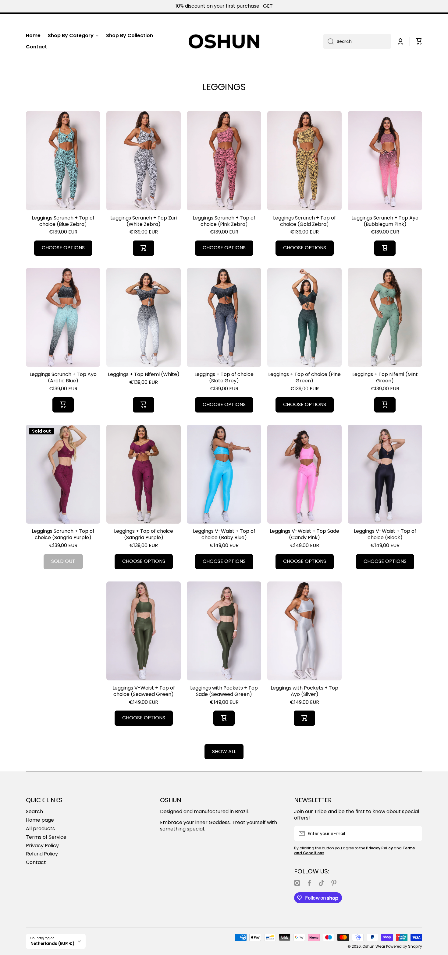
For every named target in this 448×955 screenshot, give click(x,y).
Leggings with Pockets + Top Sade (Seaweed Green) (224, 691)
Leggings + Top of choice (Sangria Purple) (143, 534)
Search (34, 811)
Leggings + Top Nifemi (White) (144, 374)
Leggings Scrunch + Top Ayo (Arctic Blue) (63, 377)
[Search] (328, 41)
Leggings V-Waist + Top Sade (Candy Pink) (304, 534)
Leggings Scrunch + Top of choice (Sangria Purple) (63, 534)
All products (40, 828)
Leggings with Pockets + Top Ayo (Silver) (304, 691)
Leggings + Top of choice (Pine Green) (304, 377)
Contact (36, 862)
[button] (419, 41)
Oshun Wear (373, 946)
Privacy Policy (42, 845)
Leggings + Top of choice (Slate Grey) (224, 377)
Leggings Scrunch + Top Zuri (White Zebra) (143, 221)
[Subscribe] (414, 833)
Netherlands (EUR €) (52, 943)
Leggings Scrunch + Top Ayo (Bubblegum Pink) (384, 221)
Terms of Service (46, 837)
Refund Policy (42, 853)
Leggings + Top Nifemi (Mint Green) (385, 377)
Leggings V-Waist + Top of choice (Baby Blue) (224, 534)
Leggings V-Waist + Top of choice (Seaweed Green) (143, 691)
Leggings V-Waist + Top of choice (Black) (385, 534)
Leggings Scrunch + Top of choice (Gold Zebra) (304, 221)
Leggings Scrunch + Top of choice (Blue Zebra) (63, 221)
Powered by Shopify (404, 946)
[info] (63, 170)
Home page (40, 819)
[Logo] (224, 41)
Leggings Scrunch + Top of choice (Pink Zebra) (224, 221)
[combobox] (357, 41)
